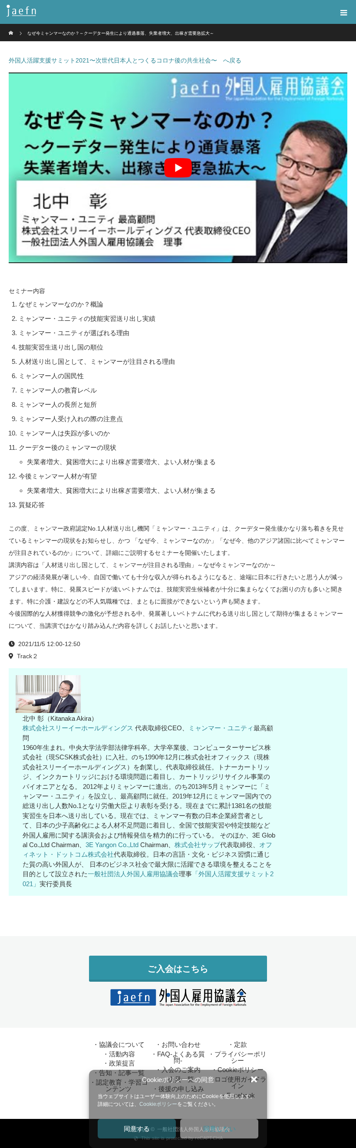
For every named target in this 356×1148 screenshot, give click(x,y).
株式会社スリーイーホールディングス (78, 728)
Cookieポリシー (158, 1104)
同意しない (219, 1128)
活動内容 (122, 1054)
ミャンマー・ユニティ (221, 728)
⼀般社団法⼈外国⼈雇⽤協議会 (133, 873)
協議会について (122, 1044)
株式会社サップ (197, 844)
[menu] (344, 12)
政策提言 (122, 1063)
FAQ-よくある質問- (181, 1057)
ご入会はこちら (178, 968)
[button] (254, 1079)
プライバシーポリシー (240, 1057)
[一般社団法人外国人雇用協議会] (165, 12)
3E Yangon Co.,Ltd (112, 844)
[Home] (11, 27)
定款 (240, 1044)
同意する (137, 1128)
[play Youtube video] (178, 168)
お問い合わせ (181, 1044)
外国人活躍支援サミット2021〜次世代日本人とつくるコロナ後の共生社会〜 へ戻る (125, 60)
